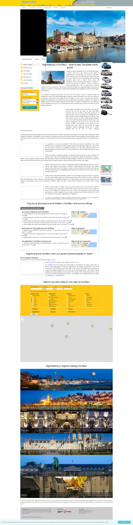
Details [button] (107, 522)
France (37, 59)
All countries (109, 7)
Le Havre (25, 387)
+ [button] (22, 318)
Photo (23, 215)
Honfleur (58, 59)
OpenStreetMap (102, 361)
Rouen (24, 473)
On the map (62, 214)
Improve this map (108, 361)
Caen (23, 452)
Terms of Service (25, 517)
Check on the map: (50, 262)
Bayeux (24, 495)
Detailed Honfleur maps (106, 174)
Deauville (25, 430)
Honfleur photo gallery (106, 184)
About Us (63, 7)
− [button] (22, 320)
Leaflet (92, 361)
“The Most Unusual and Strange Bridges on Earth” (42, 259)
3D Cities (55, 7)
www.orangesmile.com (80, 199)
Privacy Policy (33, 517)
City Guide (39, 7)
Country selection (27, 59)
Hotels (24, 7)
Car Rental (32, 7)
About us (39, 517)
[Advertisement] (31, 32)
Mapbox (96, 361)
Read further (59, 275)
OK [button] (124, 522)
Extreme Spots (47, 7)
